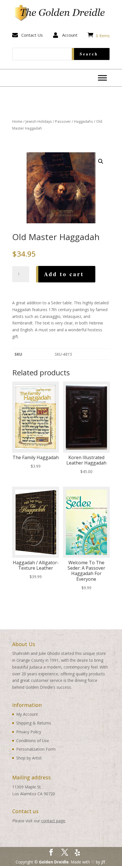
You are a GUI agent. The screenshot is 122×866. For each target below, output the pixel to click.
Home (17, 121)
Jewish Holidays (39, 121)
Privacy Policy (28, 731)
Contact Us (32, 35)
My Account (27, 714)
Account (69, 35)
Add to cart (64, 274)
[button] (101, 161)
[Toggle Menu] (102, 77)
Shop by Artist (29, 758)
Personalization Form (36, 749)
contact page (53, 820)
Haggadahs (83, 121)
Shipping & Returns (33, 723)
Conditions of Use (32, 740)
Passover (63, 121)
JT (103, 862)
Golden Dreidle (54, 862)
